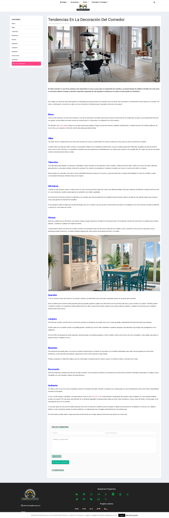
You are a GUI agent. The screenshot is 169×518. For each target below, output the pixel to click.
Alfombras (15, 35)
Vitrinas (14, 39)
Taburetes (15, 31)
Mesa (14, 23)
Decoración (15, 55)
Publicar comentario (61, 462)
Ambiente (15, 59)
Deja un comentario (18, 64)
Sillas (13, 27)
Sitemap (23, 511)
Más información (132, 515)
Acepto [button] (122, 515)
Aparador (15, 43)
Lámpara (15, 47)
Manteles (15, 51)
